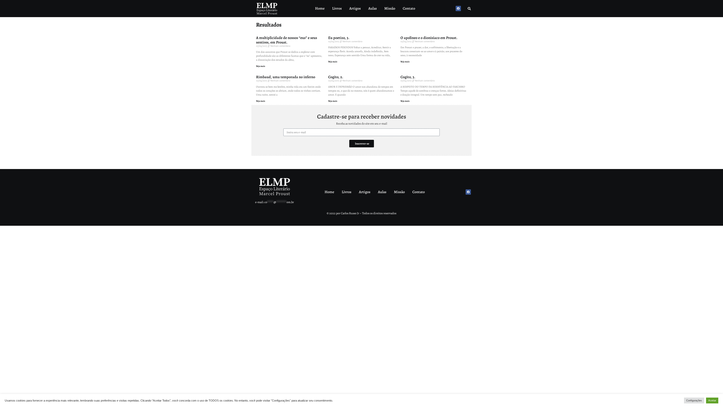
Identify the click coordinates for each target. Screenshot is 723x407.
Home (320, 8)
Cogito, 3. (407, 77)
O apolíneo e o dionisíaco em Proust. (429, 37)
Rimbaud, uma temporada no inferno (285, 77)
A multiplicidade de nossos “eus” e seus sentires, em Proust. (286, 40)
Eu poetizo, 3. (338, 37)
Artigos (355, 8)
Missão (389, 8)
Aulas (372, 8)
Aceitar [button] (712, 400)
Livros (337, 8)
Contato (409, 8)
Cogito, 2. (335, 77)
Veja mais (260, 66)
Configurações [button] (694, 400)
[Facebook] (458, 8)
